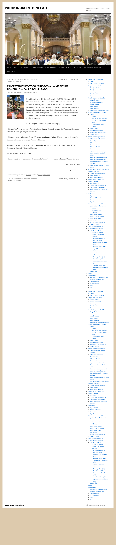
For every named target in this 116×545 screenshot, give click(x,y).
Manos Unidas (94, 128)
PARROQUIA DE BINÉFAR (26, 7)
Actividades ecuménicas (96, 177)
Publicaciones (91, 194)
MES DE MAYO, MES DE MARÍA (69, 79)
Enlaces (90, 273)
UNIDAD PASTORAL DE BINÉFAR (44, 67)
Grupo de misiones (95, 175)
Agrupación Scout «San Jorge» (98, 151)
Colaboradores (92, 275)
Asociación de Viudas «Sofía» (98, 132)
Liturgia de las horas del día (97, 187)
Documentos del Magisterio (95, 228)
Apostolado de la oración (96, 102)
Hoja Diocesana (94, 202)
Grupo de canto (94, 106)
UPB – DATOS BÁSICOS (97, 84)
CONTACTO (11, 72)
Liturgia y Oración (93, 181)
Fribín (91, 285)
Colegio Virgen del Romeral (97, 173)
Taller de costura (94, 134)
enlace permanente (44, 175)
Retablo (94, 208)
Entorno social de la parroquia (96, 179)
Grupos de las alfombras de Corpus (99, 110)
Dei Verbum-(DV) (98, 259)
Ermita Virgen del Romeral (97, 216)
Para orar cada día (94, 183)
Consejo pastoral (94, 88)
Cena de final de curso (96, 94)
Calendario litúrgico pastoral (95, 226)
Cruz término (93, 220)
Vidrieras (94, 212)
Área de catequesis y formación (96, 137)
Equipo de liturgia (94, 100)
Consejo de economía (95, 90)
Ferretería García (94, 283)
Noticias (28, 175)
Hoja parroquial (94, 196)
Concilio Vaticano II (95, 230)
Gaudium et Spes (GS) (99, 247)
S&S (91, 287)
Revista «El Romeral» (96, 198)
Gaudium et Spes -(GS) (99, 265)
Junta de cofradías (94, 104)
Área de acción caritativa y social (97, 112)
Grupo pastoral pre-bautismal (97, 159)
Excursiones (93, 96)
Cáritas (92, 114)
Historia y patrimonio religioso (96, 204)
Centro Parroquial (94, 224)
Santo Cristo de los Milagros (97, 222)
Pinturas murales (96, 210)
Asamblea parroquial (95, 92)
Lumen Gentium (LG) (99, 238)
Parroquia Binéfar (31, 92)
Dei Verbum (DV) (98, 240)
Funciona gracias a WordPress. (97, 505)
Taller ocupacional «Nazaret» (99, 118)
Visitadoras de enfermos (96, 130)
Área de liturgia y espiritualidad (96, 98)
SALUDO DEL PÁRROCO (22, 67)
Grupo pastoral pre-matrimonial (98, 157)
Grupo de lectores (94, 108)
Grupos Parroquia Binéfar (95, 86)
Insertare (94, 116)
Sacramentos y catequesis (93, 67)
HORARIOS (78, 67)
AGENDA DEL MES (65, 67)
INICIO (9, 67)
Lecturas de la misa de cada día (98, 185)
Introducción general (97, 232)
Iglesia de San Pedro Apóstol (97, 206)
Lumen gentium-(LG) (99, 257)
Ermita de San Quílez (95, 218)
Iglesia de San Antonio (96, 214)
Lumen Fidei (93, 271)
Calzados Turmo (94, 281)
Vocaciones (93, 200)
